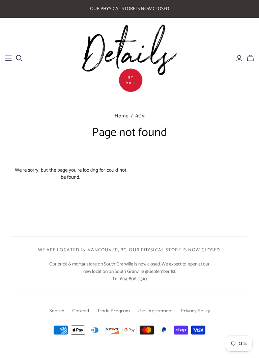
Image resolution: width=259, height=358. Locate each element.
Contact (80, 311)
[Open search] (19, 58)
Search (56, 311)
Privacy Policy (195, 311)
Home (121, 115)
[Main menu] (8, 58)
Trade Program (113, 311)
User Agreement (155, 311)
